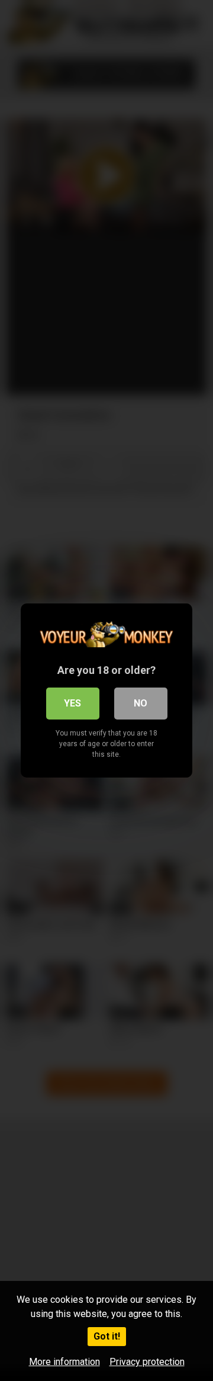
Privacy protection (147, 1361)
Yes (72, 703)
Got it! (106, 1336)
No (140, 703)
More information (64, 1361)
